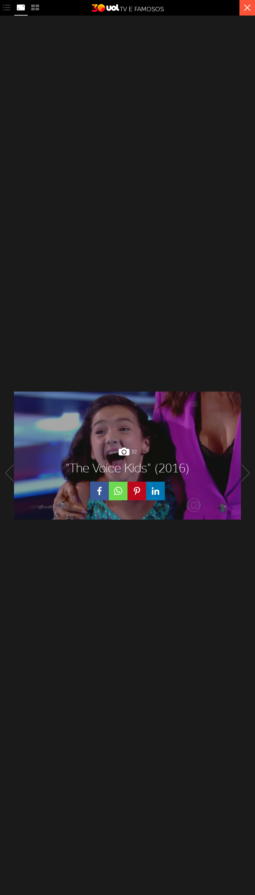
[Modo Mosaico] (35, 7)
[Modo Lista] (7, 7)
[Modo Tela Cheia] (21, 7)
